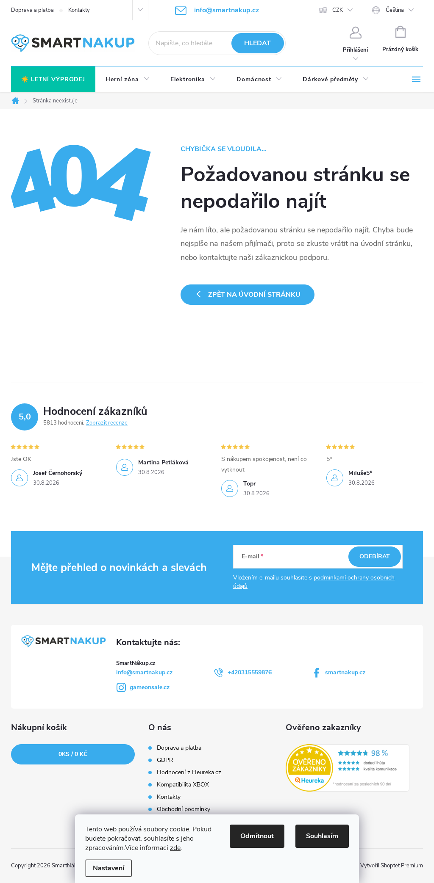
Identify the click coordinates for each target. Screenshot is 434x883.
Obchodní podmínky (183, 809)
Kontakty (79, 10)
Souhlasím (322, 836)
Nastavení (108, 868)
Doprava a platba (32, 10)
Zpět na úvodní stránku (254, 294)
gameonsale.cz (150, 687)
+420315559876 (250, 672)
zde (175, 848)
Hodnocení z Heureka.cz (189, 772)
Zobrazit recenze (107, 423)
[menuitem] (53, 79)
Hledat (257, 43)
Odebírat (374, 556)
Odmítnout (257, 836)
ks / (72, 754)
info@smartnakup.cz (144, 672)
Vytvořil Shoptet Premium (391, 865)
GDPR (165, 760)
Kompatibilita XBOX (183, 784)
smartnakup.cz (345, 672)
